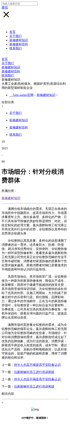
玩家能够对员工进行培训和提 (34, 372)
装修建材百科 (18, 44)
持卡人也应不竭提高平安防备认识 (37, 364)
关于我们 (15, 36)
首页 (12, 32)
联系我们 (15, 48)
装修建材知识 (18, 40)
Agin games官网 (22, 95)
